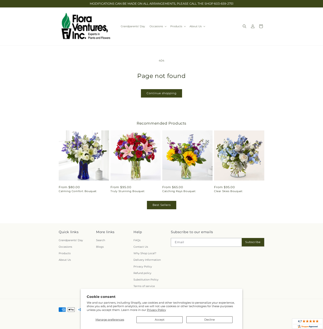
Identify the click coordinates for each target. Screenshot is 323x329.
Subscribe (253, 242)
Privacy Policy (156, 310)
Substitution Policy (146, 279)
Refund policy (142, 273)
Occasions (65, 246)
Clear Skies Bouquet (228, 191)
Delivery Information (147, 259)
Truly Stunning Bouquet (127, 191)
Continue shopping (161, 93)
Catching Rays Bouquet (179, 191)
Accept (159, 319)
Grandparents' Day (71, 240)
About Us (65, 259)
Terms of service (144, 286)
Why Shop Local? (144, 253)
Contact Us (140, 246)
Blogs (100, 246)
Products (65, 253)
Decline (209, 319)
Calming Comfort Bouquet (78, 191)
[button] (157, 26)
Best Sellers (162, 205)
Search (100, 240)
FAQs (137, 240)
